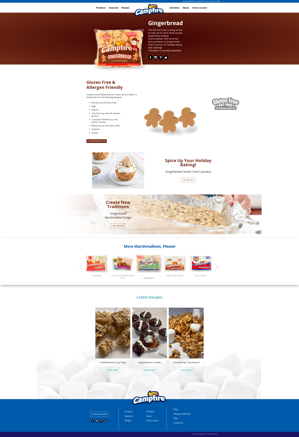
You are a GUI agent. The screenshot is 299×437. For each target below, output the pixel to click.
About (186, 7)
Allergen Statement (189, 1)
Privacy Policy (212, 434)
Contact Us (212, 1)
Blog (176, 409)
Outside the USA (202, 1)
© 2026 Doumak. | (199, 434)
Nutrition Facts (97, 141)
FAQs (176, 418)
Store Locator (199, 7)
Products (101, 7)
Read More (113, 370)
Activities (174, 7)
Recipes (125, 7)
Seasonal (113, 7)
